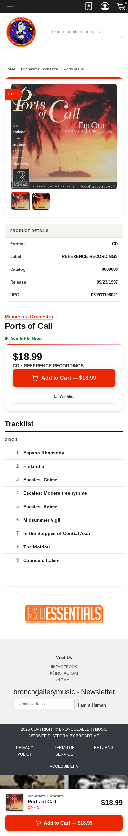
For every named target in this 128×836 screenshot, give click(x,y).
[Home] (21, 31)
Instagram (66, 673)
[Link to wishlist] (89, 7)
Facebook (66, 667)
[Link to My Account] (105, 7)
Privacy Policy (24, 751)
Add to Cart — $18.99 (68, 378)
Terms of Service (64, 751)
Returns (103, 748)
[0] (122, 8)
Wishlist (67, 396)
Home (10, 69)
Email (66, 680)
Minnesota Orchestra (39, 69)
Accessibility (64, 766)
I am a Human (92, 705)
